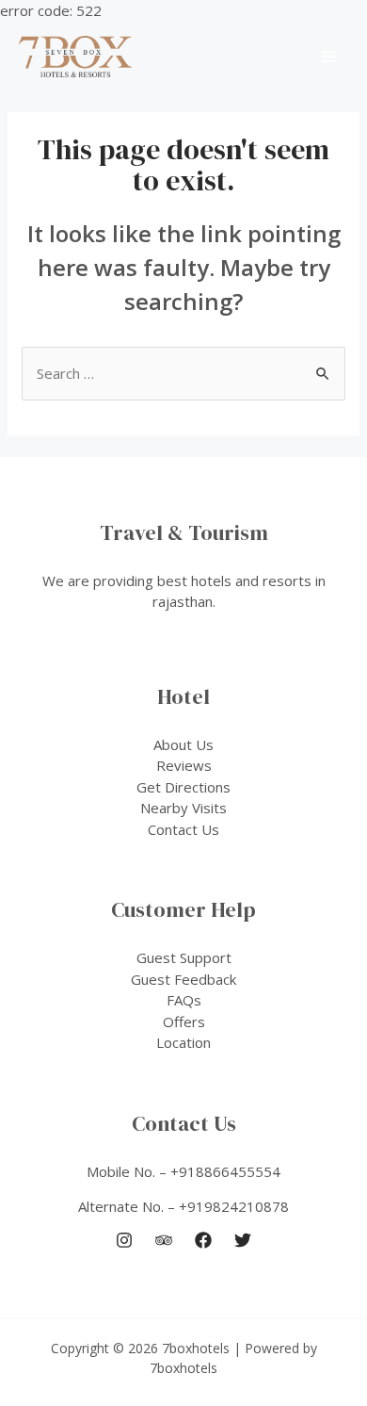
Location (183, 1042)
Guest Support (183, 957)
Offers (184, 1021)
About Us (183, 744)
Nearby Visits (183, 807)
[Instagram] (124, 1240)
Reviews (184, 765)
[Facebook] (203, 1240)
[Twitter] (242, 1240)
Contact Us (183, 829)
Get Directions (183, 786)
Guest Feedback (183, 979)
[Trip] (163, 1240)
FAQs (184, 999)
